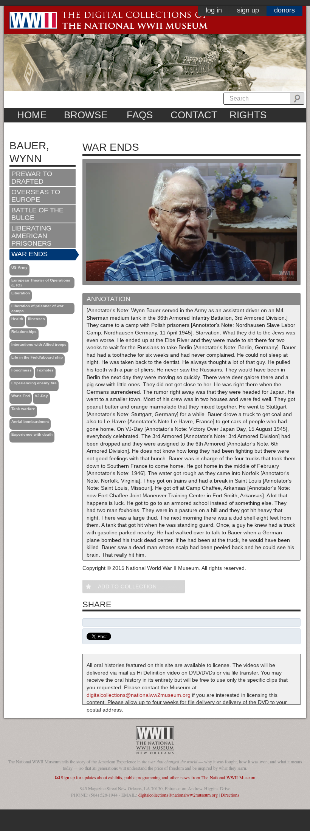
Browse (85, 115)
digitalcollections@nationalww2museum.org (139, 695)
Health (17, 319)
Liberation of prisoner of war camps (37, 308)
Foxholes (45, 370)
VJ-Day (41, 396)
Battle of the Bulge (37, 213)
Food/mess (21, 370)
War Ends (29, 254)
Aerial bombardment (30, 421)
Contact (193, 115)
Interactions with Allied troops (39, 344)
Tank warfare (23, 409)
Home (31, 115)
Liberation (20, 293)
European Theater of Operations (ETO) (40, 282)
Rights (248, 115)
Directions (230, 795)
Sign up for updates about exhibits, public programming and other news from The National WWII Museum (158, 777)
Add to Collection (127, 586)
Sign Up (248, 10)
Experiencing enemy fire (34, 383)
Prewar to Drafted (31, 177)
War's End (20, 396)
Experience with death (32, 434)
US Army (19, 267)
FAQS (140, 115)
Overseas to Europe (35, 195)
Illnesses (36, 319)
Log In (214, 10)
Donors (284, 10)
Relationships (24, 332)
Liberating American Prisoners (31, 235)
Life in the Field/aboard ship (37, 357)
